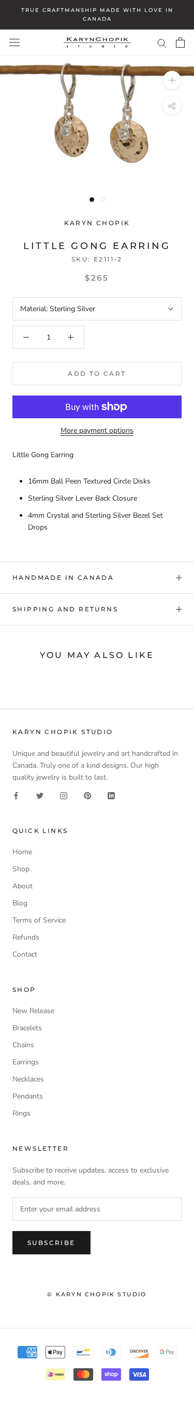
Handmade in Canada (63, 577)
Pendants (27, 1096)
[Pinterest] (87, 795)
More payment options (97, 430)
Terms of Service (39, 920)
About (22, 886)
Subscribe (51, 1243)
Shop (20, 869)
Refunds (25, 937)
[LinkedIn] (111, 795)
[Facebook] (16, 795)
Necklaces (28, 1079)
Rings (21, 1113)
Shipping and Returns (65, 609)
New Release (33, 1011)
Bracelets (27, 1028)
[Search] (162, 42)
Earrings (25, 1062)
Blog (19, 903)
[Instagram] (63, 795)
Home (22, 852)
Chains (23, 1045)
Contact (24, 954)
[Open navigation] (14, 43)
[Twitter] (39, 795)
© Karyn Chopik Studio (96, 1294)
